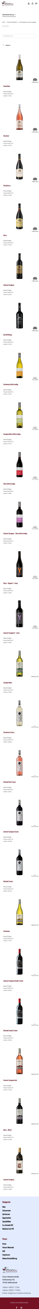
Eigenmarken (6, 1218)
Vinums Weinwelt (8, 1247)
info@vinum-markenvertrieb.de (19, 1293)
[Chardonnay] (20, 912)
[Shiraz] (20, 216)
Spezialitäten (6, 1221)
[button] (36, 4)
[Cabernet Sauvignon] (20, 266)
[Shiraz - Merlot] (20, 1111)
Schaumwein (6, 1210)
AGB (3, 1251)
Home (4, 1243)
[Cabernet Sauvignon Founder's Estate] (20, 961)
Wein (4, 1207)
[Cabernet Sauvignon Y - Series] (20, 613)
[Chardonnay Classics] (20, 713)
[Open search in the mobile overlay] (19, 36)
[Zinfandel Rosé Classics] (20, 763)
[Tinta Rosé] (20, 116)
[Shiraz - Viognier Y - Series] (20, 564)
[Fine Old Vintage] (20, 315)
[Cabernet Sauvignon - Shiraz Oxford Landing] (20, 514)
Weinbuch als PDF (8, 1228)
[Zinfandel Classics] (20, 862)
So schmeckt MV (7, 1225)
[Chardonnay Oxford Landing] (20, 365)
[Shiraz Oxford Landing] (20, 464)
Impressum (6, 1254)
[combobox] (9, 14)
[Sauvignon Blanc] (20, 663)
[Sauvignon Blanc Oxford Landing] (20, 415)
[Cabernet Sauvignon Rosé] (20, 1061)
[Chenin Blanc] (20, 67)
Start (3, 22)
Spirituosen (6, 1214)
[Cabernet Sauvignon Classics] (20, 812)
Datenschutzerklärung (9, 1258)
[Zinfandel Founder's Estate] (20, 1011)
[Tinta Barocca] (20, 166)
